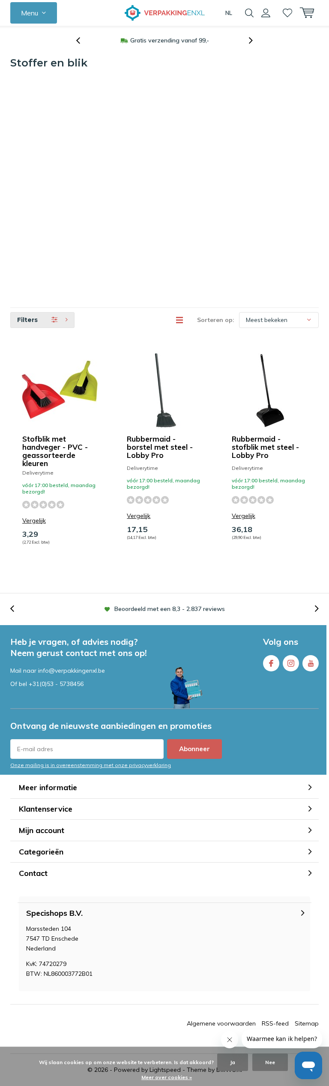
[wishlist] (287, 13)
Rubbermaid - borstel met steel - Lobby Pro (160, 447)
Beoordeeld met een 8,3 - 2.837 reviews (169, 609)
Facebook (271, 663)
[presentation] (82, 40)
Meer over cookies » (166, 1077)
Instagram (291, 663)
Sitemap (307, 1023)
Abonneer (194, 749)
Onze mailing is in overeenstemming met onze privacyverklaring (90, 765)
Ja (232, 1062)
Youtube (310, 663)
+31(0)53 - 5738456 (56, 684)
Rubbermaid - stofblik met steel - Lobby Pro (265, 447)
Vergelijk (34, 520)
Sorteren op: (215, 320)
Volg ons (280, 641)
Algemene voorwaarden (221, 1023)
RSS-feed (275, 1023)
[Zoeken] (249, 13)
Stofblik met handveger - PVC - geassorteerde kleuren (55, 451)
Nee (270, 1062)
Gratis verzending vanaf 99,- (169, 40)
